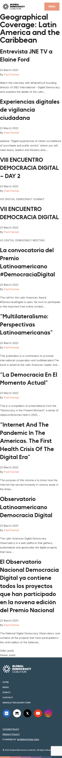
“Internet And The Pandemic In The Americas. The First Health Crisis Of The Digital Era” (27, 441)
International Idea (28, 739)
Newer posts (7, 655)
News (6, 687)
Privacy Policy (11, 734)
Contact (8, 697)
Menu (51, 6)
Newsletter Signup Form (17, 702)
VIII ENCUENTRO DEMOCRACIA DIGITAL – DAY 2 (29, 168)
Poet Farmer (11, 74)
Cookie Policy (11, 729)
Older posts (7, 650)
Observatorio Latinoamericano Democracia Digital (26, 507)
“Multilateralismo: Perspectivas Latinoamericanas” (26, 324)
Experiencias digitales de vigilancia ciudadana (29, 110)
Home (6, 682)
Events (6, 692)
